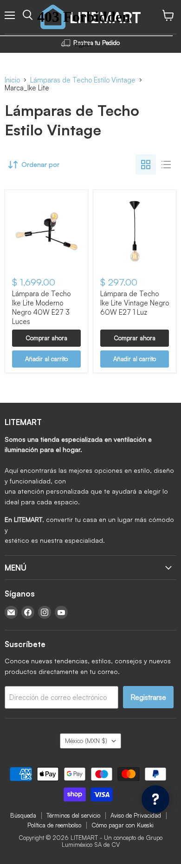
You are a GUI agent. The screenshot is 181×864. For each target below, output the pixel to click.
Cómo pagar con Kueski (122, 825)
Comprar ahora (46, 338)
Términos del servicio (73, 815)
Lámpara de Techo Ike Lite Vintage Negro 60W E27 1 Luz (134, 302)
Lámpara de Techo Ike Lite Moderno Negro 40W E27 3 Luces (41, 307)
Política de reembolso (54, 825)
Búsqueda (23, 815)
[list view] (166, 164)
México (86, 740)
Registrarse (148, 697)
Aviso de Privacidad (135, 815)
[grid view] (146, 164)
